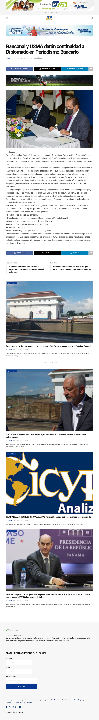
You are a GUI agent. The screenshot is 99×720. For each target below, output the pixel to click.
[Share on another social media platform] (91, 69)
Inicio (8, 700)
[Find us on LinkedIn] (16, 707)
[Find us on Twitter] (10, 707)
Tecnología (78, 700)
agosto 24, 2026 (19, 600)
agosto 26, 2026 (19, 349)
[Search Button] (92, 18)
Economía (12, 454)
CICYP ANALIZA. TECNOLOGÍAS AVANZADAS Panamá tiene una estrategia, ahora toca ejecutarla (48, 517)
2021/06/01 (21, 58)
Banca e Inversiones (32, 700)
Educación (18, 703)
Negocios (57, 700)
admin (10, 58)
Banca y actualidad (18, 40)
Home (8, 40)
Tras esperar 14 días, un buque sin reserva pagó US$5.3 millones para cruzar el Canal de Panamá (48, 346)
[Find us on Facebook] (6, 707)
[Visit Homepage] (49, 18)
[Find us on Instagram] (13, 707)
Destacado (12, 283)
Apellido (9, 667)
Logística (46, 700)
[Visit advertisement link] (49, 5)
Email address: (11, 676)
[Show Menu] (7, 18)
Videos (8, 703)
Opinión (67, 700)
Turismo (29, 703)
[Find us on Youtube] (20, 707)
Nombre (9, 658)
